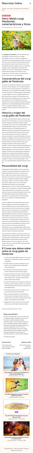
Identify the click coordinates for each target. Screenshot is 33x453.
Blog (16, 368)
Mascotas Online (12, 3)
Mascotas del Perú (10, 314)
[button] (9, 336)
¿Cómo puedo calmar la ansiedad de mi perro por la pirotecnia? (16, 438)
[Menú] (30, 3)
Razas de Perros (6, 15)
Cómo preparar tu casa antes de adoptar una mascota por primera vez (16, 373)
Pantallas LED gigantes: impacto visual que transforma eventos (16, 394)
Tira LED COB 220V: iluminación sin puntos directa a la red (16, 416)
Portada (4, 8)
